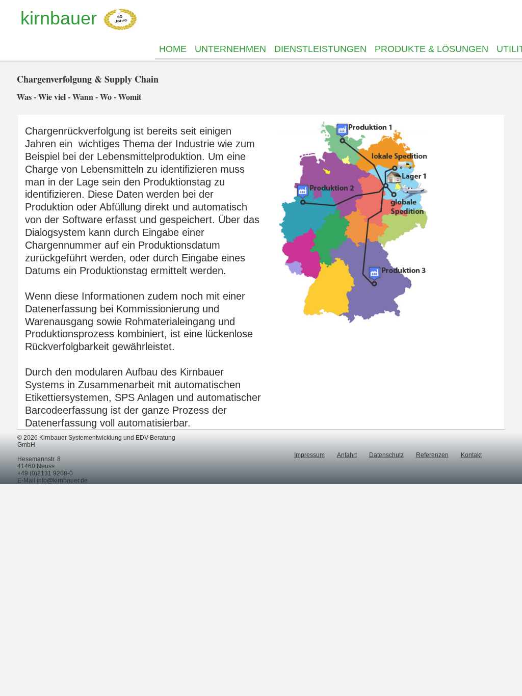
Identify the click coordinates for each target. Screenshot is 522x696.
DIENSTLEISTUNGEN (320, 49)
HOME (173, 49)
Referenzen (432, 455)
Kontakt (471, 455)
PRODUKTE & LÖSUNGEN (431, 49)
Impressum (309, 455)
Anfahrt (347, 455)
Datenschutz (386, 455)
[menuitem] (173, 49)
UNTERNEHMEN (230, 49)
